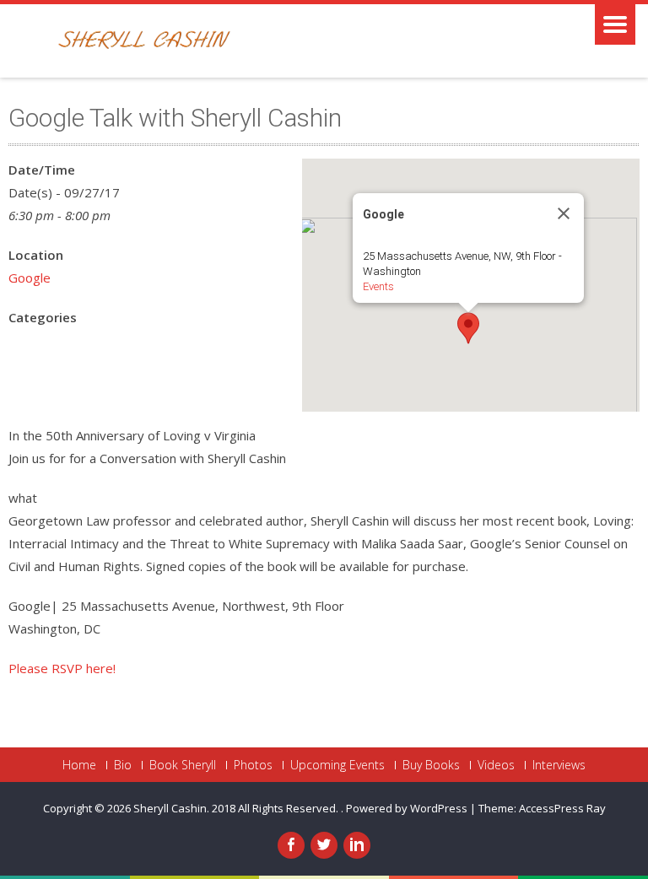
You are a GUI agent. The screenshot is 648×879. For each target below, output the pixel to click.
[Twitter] (324, 845)
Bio (123, 765)
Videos (496, 765)
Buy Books (431, 765)
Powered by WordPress (406, 808)
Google (29, 277)
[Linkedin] (356, 845)
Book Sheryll (182, 765)
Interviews (559, 765)
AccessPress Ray (562, 808)
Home (79, 765)
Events (378, 286)
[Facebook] (291, 845)
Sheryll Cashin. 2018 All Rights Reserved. (237, 808)
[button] (468, 328)
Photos (253, 765)
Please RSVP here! (62, 668)
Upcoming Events (337, 765)
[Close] (563, 213)
